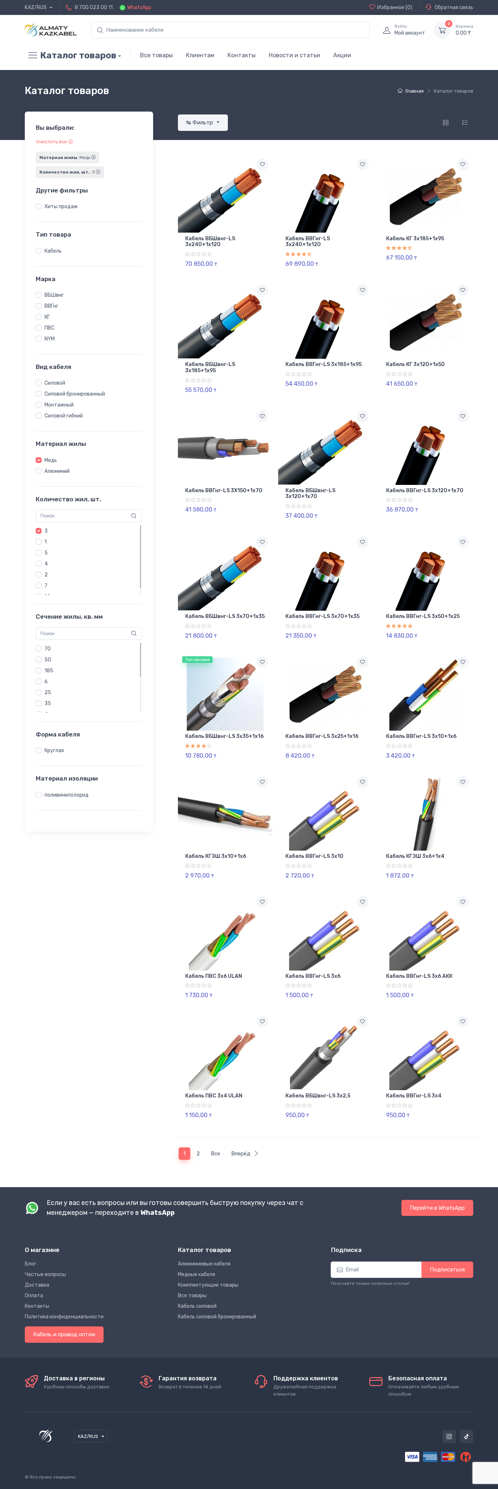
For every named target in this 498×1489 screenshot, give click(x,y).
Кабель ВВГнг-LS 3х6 (313, 976)
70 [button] (47, 649)
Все (215, 1153)
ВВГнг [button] (51, 306)
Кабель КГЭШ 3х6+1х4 (415, 856)
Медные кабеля (196, 1274)
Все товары (156, 55)
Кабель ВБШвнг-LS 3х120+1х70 (310, 493)
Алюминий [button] (57, 471)
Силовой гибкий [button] (63, 416)
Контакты (241, 55)
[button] (39, 206)
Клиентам (200, 55)
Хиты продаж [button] (61, 206)
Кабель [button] (53, 251)
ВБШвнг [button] (54, 295)
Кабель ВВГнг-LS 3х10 (314, 856)
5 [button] (46, 553)
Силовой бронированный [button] (74, 394)
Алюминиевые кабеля (204, 1264)
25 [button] (47, 692)
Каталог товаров (78, 55)
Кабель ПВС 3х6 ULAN (213, 976)
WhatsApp (139, 7)
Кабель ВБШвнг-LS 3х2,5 (317, 1096)
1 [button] (45, 542)
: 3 (67, 172)
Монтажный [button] (59, 405)
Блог (30, 1264)
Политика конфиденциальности (64, 1317)
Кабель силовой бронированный (217, 1317)
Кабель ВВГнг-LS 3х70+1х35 (322, 616)
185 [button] (48, 671)
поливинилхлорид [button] (66, 795)
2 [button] (46, 575)
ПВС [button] (49, 328)
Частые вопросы (45, 1274)
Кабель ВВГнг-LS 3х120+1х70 (424, 490)
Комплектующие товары (208, 1285)
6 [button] (46, 682)
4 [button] (46, 564)
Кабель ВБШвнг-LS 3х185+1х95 (210, 367)
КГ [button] (47, 317)
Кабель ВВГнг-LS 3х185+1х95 (323, 364)
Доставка (37, 1285)
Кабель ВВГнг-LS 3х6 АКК (419, 976)
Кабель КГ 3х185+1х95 (415, 239)
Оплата (34, 1295)
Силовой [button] (54, 383)
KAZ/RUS (36, 7)
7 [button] (45, 586)
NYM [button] (49, 339)
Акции (342, 55)
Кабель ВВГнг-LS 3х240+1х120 (307, 242)
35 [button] (47, 703)
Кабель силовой (197, 1306)
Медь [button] (50, 460)
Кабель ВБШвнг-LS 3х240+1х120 (210, 242)
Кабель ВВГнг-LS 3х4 (413, 1096)
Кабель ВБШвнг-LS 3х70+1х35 (225, 616)
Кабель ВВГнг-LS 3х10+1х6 (421, 736)
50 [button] (47, 660)
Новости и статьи (294, 55)
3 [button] (46, 531)
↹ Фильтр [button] (200, 122)
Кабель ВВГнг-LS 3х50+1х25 (423, 616)
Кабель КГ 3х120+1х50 (415, 364)
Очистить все (52, 141)
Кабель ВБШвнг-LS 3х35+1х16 (224, 736)
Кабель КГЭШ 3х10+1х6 (215, 856)
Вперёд (240, 1153)
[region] (89, 207)
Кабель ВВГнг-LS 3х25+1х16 (321, 736)
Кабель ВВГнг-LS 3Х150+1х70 (223, 490)
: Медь (65, 157)
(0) (394, 7)
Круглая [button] (54, 750)
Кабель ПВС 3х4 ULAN (213, 1096)
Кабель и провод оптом (64, 1334)
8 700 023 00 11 (94, 7)
